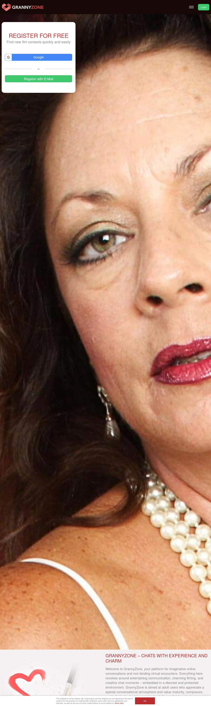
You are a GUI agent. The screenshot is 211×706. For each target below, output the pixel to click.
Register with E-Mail (38, 78)
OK (145, 701)
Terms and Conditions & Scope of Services (41, 88)
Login (204, 7)
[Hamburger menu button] (191, 7)
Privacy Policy (37, 89)
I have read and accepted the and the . (41, 88)
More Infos (119, 703)
